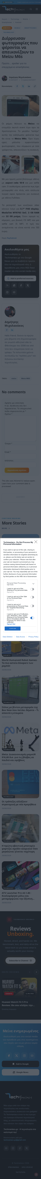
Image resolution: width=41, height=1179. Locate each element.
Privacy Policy (33, 637)
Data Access (20, 637)
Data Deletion (8, 637)
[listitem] (20, 583)
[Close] (36, 542)
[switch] (32, 589)
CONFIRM (12, 628)
